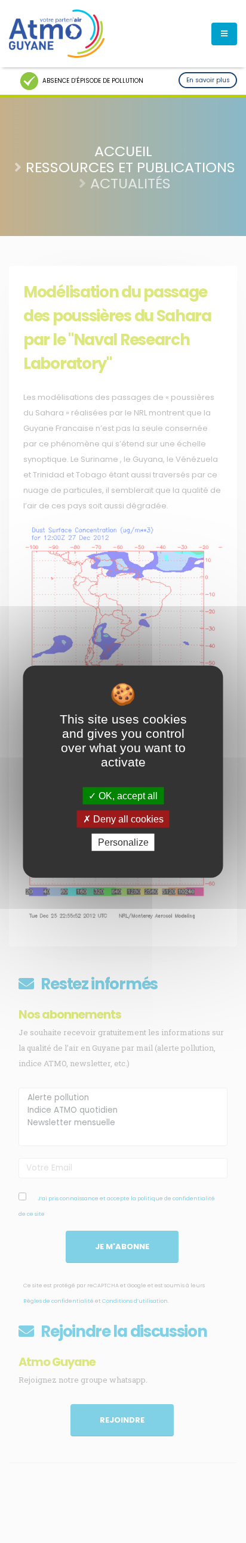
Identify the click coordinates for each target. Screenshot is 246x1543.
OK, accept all (127, 795)
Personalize (123, 842)
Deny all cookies (127, 819)
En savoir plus (208, 80)
